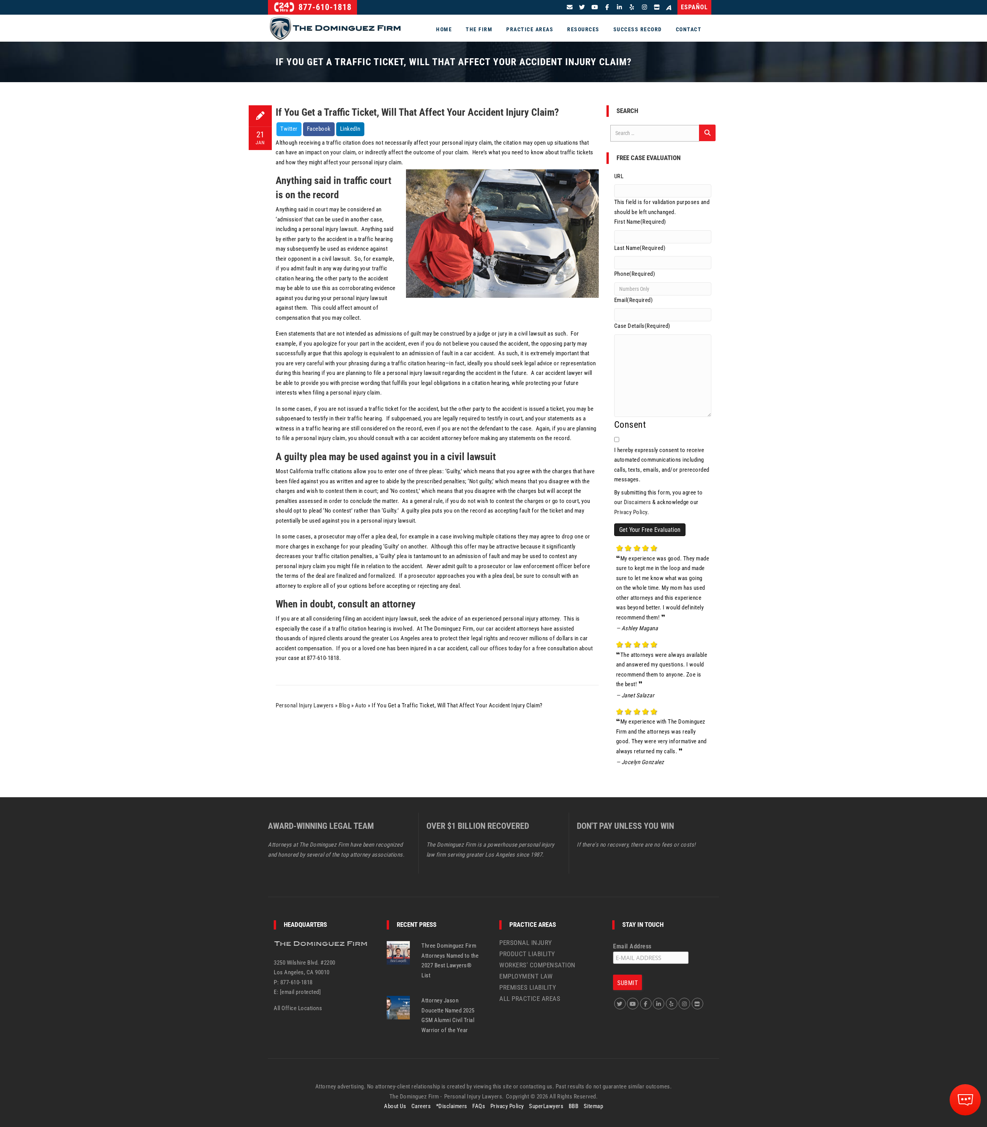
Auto (361, 705)
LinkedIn (350, 128)
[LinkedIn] (619, 7)
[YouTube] (594, 7)
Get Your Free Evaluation (649, 529)
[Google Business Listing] (697, 1003)
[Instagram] (644, 7)
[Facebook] (607, 7)
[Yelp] (632, 7)
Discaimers (637, 502)
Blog (344, 705)
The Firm (479, 29)
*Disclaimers (451, 1106)
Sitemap (593, 1106)
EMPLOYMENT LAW (525, 976)
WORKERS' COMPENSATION (537, 965)
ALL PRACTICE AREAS (529, 998)
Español (694, 7)
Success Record (637, 29)
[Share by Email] (570, 7)
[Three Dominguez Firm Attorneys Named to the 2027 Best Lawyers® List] (398, 952)
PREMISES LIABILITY (527, 987)
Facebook (319, 128)
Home (444, 29)
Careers (421, 1106)
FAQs (478, 1106)
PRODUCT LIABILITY (527, 954)
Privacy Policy (630, 512)
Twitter (289, 128)
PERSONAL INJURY (525, 942)
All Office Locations (298, 1008)
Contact (689, 29)
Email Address (632, 946)
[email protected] (300, 992)
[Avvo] (670, 8)
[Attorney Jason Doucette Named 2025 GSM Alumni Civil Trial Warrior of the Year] (398, 1007)
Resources (583, 29)
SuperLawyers (546, 1106)
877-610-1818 (324, 7)
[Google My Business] (656, 7)
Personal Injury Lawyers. (474, 1096)
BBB (574, 1106)
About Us (395, 1106)
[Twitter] (582, 7)
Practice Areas (529, 29)
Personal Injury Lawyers (305, 705)
